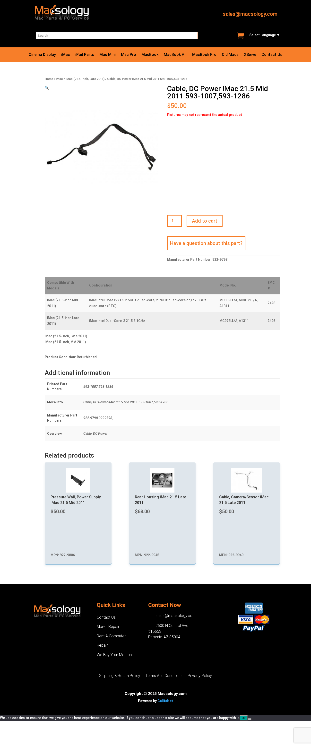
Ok (244, 718)
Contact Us (271, 55)
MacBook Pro (204, 55)
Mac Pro (128, 55)
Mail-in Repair (108, 626)
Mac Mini (107, 55)
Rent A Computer (111, 636)
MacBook (149, 55)
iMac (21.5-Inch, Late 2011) (85, 79)
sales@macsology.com (250, 14)
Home (49, 79)
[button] (47, 88)
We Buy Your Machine (115, 654)
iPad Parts (84, 55)
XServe (250, 55)
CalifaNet (165, 701)
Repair (102, 645)
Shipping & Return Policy (119, 676)
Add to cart (204, 221)
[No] (249, 719)
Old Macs (230, 55)
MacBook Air (175, 55)
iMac (65, 55)
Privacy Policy (200, 676)
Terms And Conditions (164, 676)
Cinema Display (42, 55)
